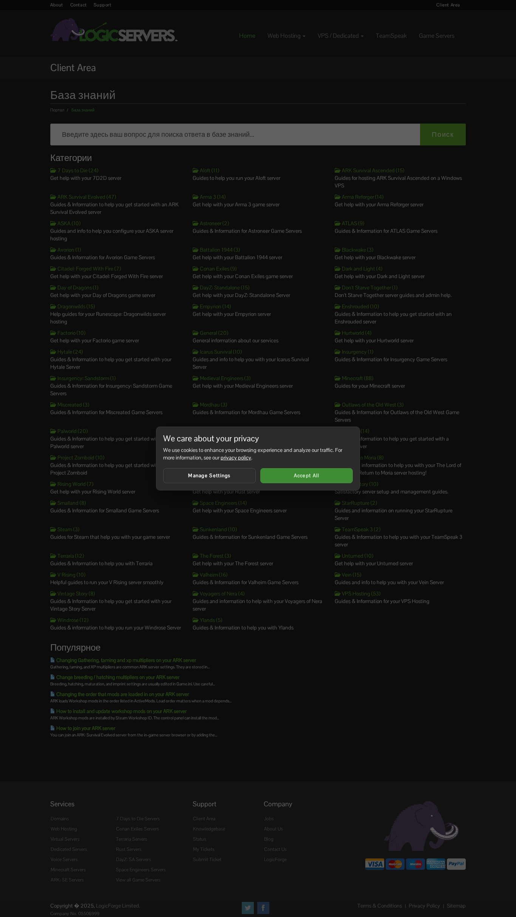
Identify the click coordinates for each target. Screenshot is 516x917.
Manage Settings (209, 475)
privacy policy (236, 457)
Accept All (307, 475)
